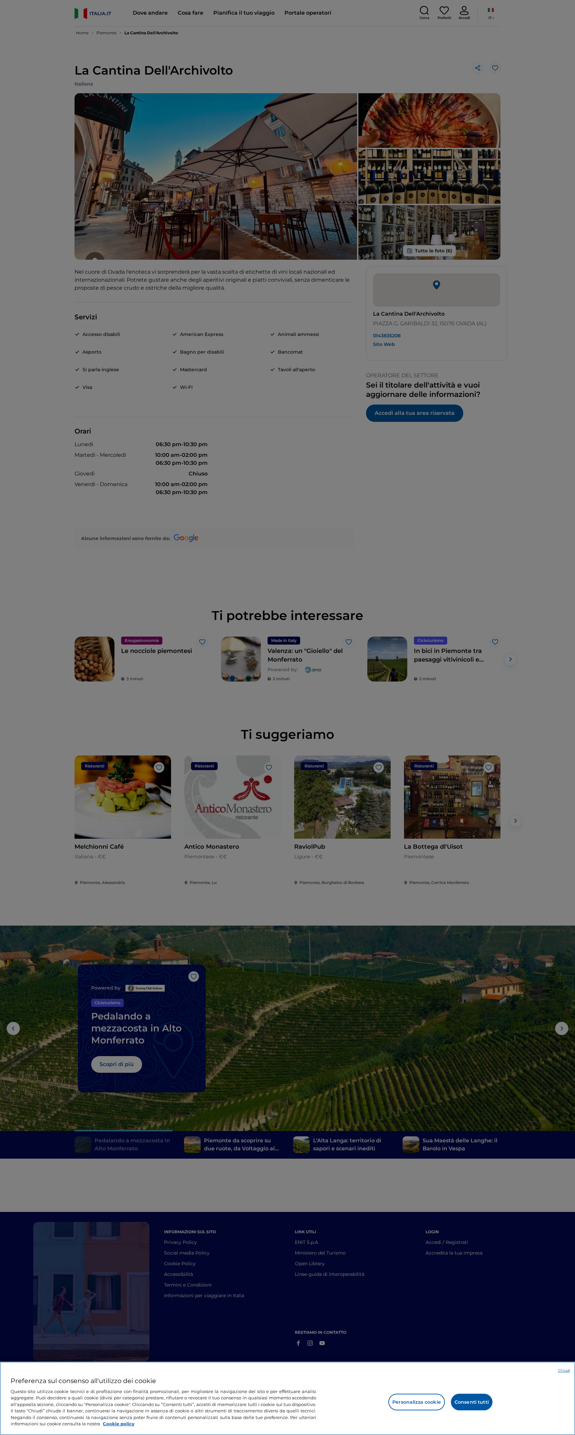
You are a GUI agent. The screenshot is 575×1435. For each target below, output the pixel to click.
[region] (287, 1398)
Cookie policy (118, 1423)
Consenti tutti (472, 1402)
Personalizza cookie (416, 1402)
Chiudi (564, 1370)
